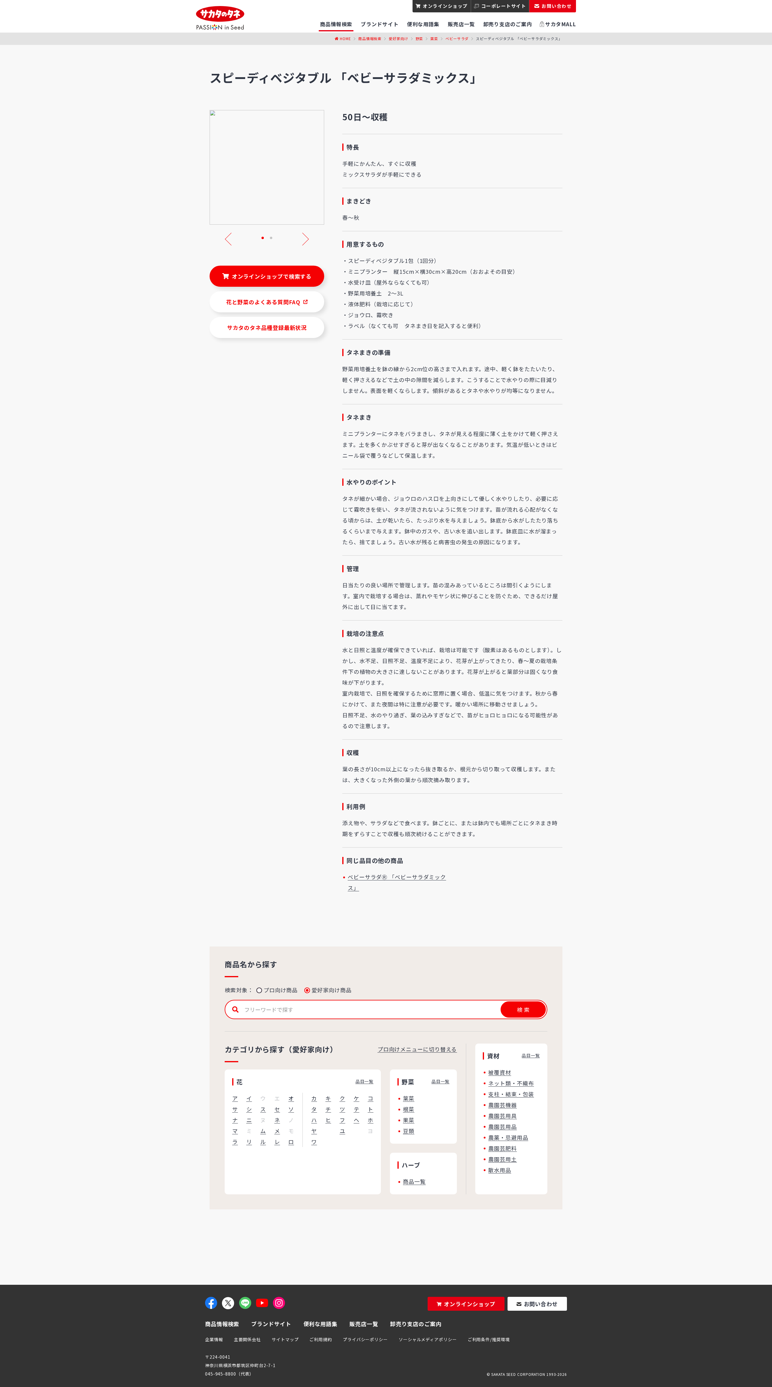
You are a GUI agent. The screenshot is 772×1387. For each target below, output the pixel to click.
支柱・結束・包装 (511, 1094)
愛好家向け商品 (331, 990)
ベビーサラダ (457, 38)
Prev (231, 239)
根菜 (408, 1109)
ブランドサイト (271, 1324)
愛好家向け (398, 38)
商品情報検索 (369, 38)
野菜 (419, 38)
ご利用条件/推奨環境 (489, 1339)
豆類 (408, 1131)
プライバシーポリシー (365, 1339)
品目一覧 (365, 1081)
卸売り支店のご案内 (415, 1324)
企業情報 (214, 1339)
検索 (523, 1009)
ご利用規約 (320, 1339)
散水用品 (499, 1170)
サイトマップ (285, 1339)
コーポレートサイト (503, 6)
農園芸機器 (502, 1105)
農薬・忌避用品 (508, 1137)
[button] (262, 238)
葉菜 (434, 38)
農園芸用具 (502, 1116)
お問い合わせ (541, 1304)
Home (345, 38)
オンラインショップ (445, 6)
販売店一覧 (364, 1324)
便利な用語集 (320, 1324)
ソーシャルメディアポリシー (428, 1339)
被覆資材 (499, 1072)
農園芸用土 (502, 1159)
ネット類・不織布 (511, 1083)
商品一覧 (414, 1181)
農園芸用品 (502, 1126)
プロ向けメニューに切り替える (417, 1049)
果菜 (408, 1120)
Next (302, 239)
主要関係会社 (247, 1339)
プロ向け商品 (281, 990)
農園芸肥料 (502, 1148)
